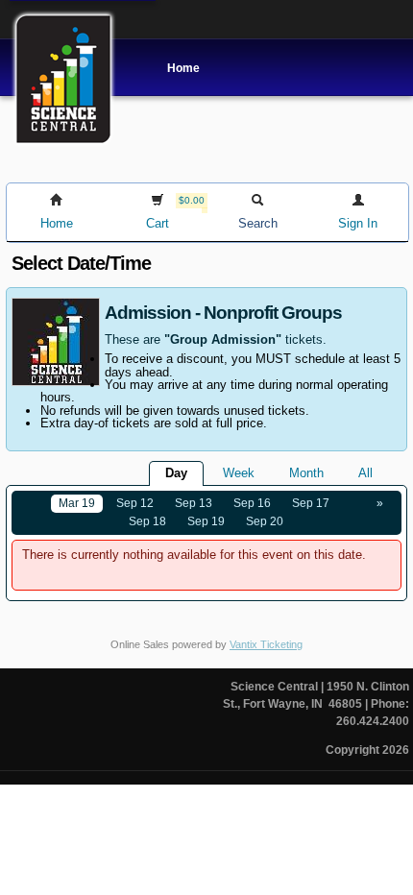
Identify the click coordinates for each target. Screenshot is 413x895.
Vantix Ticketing (266, 644)
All (365, 473)
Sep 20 (264, 521)
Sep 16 (252, 503)
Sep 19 (206, 521)
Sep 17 (310, 503)
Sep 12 (135, 503)
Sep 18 (147, 521)
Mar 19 (77, 503)
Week (239, 473)
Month (306, 473)
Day (176, 473)
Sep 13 (193, 503)
